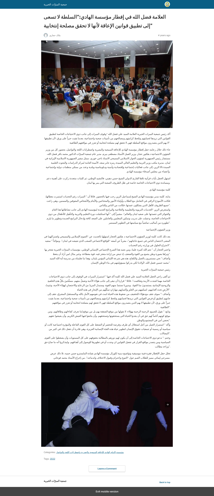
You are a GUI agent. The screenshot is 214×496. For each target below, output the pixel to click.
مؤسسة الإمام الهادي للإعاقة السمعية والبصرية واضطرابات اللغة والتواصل (90, 452)
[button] (167, 404)
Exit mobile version (107, 491)
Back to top (164, 482)
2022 (52, 458)
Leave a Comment (107, 468)
